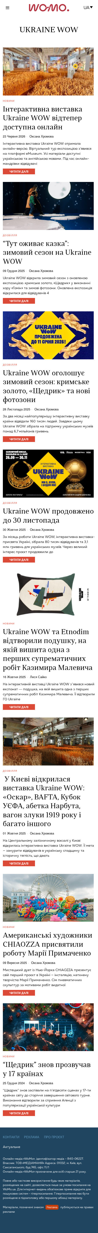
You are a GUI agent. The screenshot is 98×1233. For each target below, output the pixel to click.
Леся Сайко (38, 677)
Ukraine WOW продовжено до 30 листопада (48, 516)
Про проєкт (54, 1137)
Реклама (31, 1137)
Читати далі (19, 171)
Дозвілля (10, 235)
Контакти (11, 1137)
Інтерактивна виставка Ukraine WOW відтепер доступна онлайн (42, 118)
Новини (9, 100)
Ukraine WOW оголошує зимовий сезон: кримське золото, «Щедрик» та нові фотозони (46, 387)
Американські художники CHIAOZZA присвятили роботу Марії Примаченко (47, 944)
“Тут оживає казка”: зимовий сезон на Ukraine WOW (47, 253)
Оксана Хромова (41, 136)
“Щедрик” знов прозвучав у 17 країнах (47, 1070)
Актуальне (11, 1147)
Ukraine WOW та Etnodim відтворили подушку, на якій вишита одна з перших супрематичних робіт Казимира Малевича (48, 650)
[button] (89, 7)
